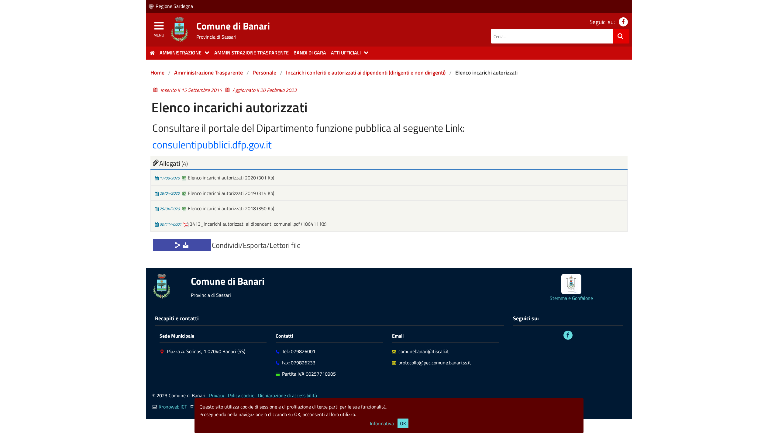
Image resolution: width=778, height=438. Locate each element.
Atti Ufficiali (346, 52)
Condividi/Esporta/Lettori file (256, 245)
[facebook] (623, 21)
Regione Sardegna (174, 6)
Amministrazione (180, 52)
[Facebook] (568, 335)
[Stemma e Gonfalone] (571, 284)
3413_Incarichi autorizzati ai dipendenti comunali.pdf (244, 224)
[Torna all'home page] (152, 53)
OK (403, 423)
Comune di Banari (233, 26)
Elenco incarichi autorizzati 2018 (222, 208)
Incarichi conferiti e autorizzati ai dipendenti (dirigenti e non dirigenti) (366, 72)
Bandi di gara (310, 52)
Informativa (382, 423)
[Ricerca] (621, 36)
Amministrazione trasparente (251, 52)
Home (157, 72)
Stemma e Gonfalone (571, 298)
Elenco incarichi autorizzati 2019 (222, 193)
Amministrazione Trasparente (208, 72)
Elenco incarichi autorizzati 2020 (222, 177)
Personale (264, 72)
